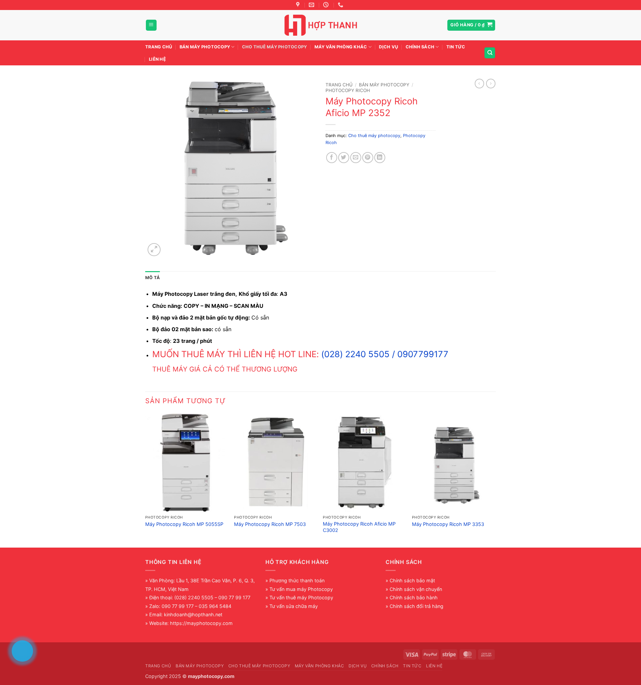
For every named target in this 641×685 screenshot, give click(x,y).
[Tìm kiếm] (489, 52)
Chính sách (420, 46)
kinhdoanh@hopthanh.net (193, 614)
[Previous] (146, 480)
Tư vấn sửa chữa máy (293, 606)
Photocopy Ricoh (348, 90)
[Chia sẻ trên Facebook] (331, 157)
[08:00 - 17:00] (326, 5)
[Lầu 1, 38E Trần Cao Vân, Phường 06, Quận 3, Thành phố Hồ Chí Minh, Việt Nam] (298, 5)
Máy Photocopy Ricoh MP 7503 (270, 524)
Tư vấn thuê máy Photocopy (301, 597)
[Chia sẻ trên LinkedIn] (379, 157)
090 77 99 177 (178, 606)
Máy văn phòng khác (340, 46)
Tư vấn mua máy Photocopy (301, 589)
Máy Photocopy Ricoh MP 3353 (448, 524)
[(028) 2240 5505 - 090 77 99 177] (341, 5)
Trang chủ (158, 46)
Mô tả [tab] (152, 277)
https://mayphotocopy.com (201, 623)
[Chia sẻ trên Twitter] (343, 157)
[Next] (494, 480)
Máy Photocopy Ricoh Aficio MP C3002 (359, 527)
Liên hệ (157, 59)
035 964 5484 (215, 606)
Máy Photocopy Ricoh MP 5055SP (184, 524)
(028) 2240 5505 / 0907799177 (384, 354)
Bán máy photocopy (205, 46)
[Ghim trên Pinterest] (367, 157)
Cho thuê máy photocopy (274, 46)
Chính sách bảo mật (412, 580)
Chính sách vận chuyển (416, 589)
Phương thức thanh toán (297, 580)
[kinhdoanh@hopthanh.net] (312, 5)
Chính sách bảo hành (414, 597)
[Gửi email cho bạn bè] (355, 157)
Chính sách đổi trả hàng (416, 606)
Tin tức (455, 46)
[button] (151, 25)
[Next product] (479, 83)
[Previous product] (490, 83)
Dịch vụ (388, 46)
